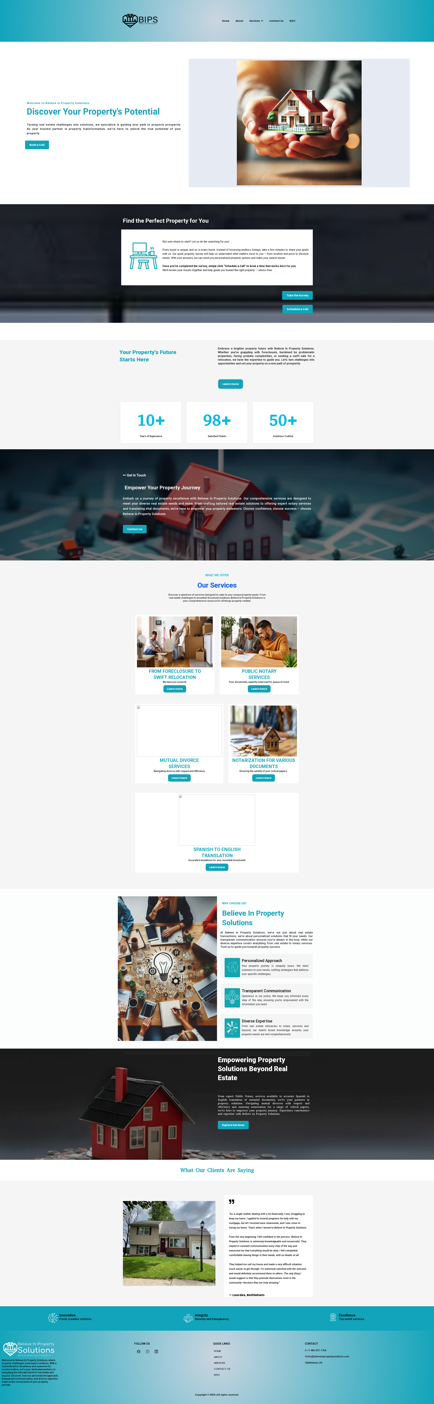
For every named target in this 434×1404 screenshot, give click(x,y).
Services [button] (254, 21)
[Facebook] (138, 1351)
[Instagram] (147, 1351)
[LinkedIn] (156, 1351)
